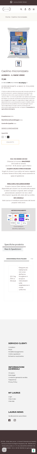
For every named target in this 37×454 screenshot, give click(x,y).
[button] (22, 82)
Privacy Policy (12, 382)
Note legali (11, 375)
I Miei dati (11, 401)
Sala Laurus (13, 441)
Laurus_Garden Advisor (20, 2)
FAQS (10, 349)
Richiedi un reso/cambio (16, 356)
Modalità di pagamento (15, 352)
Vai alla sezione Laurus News (17, 416)
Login (10, 396)
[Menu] (34, 9)
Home (7, 17)
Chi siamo (11, 373)
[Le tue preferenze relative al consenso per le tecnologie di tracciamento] (33, 450)
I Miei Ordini (12, 399)
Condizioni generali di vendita (17, 377)
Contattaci (11, 347)
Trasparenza (12, 379)
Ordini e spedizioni (14, 354)
